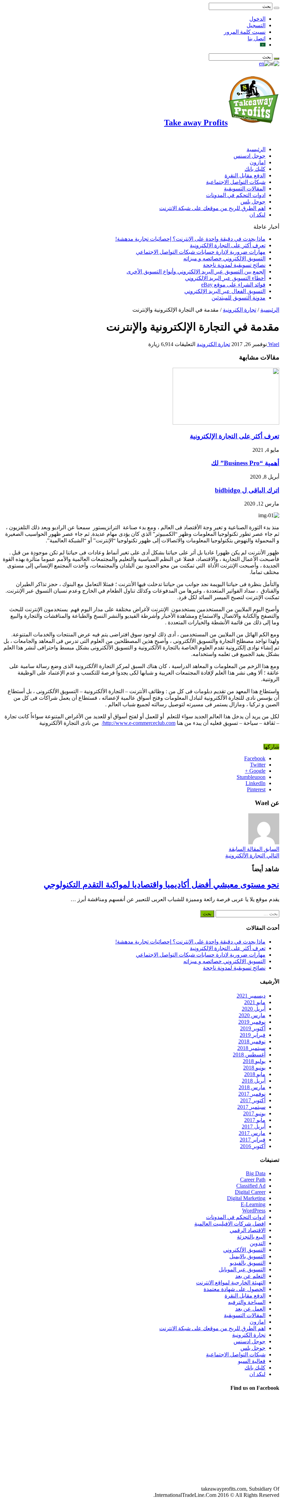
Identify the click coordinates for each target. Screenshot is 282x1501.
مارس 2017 (252, 1133)
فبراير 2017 (252, 1140)
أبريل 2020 (253, 1009)
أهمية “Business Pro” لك (245, 463)
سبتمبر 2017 (251, 1107)
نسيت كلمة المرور (244, 32)
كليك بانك (255, 169)
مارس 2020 (252, 1015)
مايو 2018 (254, 1074)
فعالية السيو (251, 1361)
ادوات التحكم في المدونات (235, 195)
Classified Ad (250, 1186)
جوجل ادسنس (249, 156)
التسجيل (256, 25)
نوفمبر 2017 (251, 1094)
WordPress (253, 1210)
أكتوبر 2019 (252, 1028)
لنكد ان (257, 215)
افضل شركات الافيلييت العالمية (229, 1224)
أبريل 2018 (253, 1081)
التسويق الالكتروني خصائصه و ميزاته (224, 258)
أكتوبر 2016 (252, 1146)
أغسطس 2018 (249, 1054)
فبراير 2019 (252, 1035)
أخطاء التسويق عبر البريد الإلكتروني (225, 278)
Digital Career (250, 1192)
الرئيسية (256, 149)
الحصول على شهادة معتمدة (234, 1289)
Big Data (255, 1173)
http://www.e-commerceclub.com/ (138, 723)
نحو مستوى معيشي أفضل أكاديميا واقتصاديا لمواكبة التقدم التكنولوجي (161, 884)
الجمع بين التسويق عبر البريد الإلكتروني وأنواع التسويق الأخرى (196, 271)
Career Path (252, 1179)
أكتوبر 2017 (252, 1100)
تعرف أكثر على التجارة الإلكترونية (227, 245)
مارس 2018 (252, 1087)
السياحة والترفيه (246, 1302)
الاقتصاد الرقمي (247, 1230)
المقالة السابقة (254, 849)
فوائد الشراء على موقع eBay (233, 285)
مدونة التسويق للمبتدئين (238, 298)
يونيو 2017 (254, 1113)
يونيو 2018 (254, 1068)
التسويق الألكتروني (244, 1250)
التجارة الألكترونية (252, 855)
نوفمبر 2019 (251, 1022)
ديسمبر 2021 (251, 996)
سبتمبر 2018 (251, 1048)
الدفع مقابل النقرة (245, 175)
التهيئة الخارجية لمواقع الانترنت (230, 1282)
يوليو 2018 (254, 1061)
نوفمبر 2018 (251, 1041)
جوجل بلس (252, 202)
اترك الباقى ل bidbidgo (247, 490)
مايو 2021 (254, 1002)
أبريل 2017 (253, 1126)
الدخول (257, 19)
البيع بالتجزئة (251, 1237)
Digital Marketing (246, 1198)
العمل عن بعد (250, 1309)
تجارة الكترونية (239, 310)
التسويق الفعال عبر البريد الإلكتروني (224, 291)
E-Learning (253, 1204)
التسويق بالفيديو (247, 1263)
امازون (257, 162)
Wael (273, 344)
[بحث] (276, 8)
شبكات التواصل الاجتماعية (235, 182)
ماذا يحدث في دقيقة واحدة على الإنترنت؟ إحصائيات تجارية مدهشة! (190, 239)
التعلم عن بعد (250, 1276)
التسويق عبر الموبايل (242, 1269)
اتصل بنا (256, 38)
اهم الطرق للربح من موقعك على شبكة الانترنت (212, 208)
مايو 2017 (254, 1120)
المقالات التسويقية (244, 188)
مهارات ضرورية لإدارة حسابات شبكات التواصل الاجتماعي (200, 252)
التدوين (257, 1243)
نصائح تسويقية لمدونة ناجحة (234, 265)
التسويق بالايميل (247, 1256)
